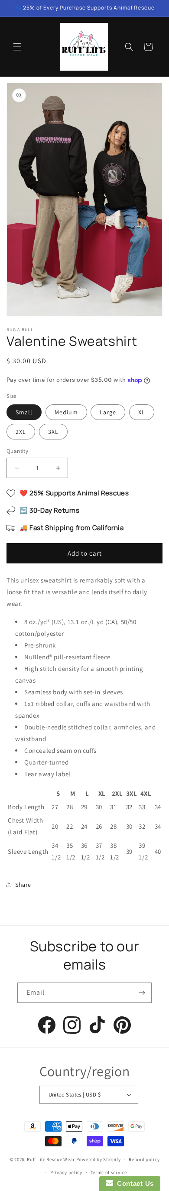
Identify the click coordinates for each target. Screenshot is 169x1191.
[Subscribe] (141, 993)
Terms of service (109, 1172)
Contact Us (133, 1183)
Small (24, 412)
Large (108, 412)
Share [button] (23, 884)
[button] (17, 46)
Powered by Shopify (98, 1159)
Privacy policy (66, 1172)
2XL (21, 432)
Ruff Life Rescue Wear (51, 1159)
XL (141, 412)
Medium (66, 412)
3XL (53, 432)
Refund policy (144, 1159)
